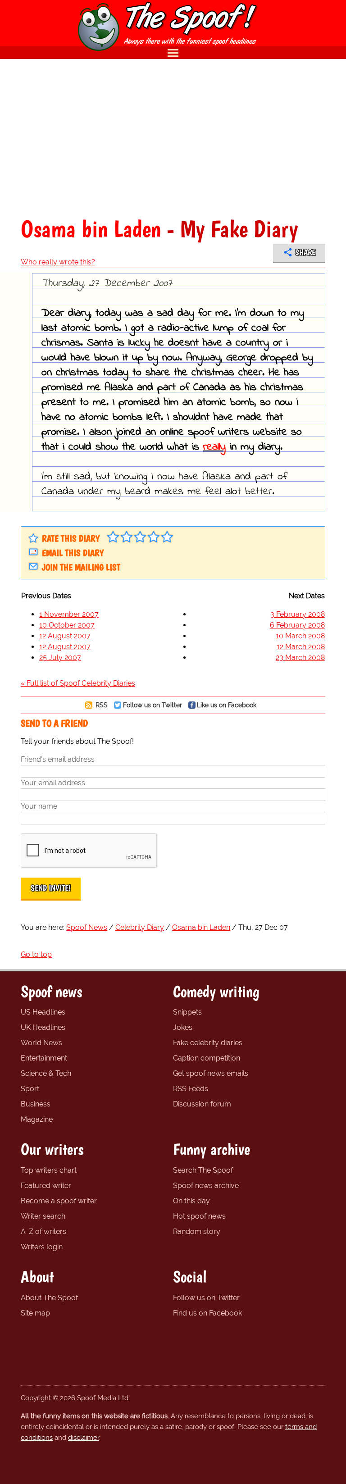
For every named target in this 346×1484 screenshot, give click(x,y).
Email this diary (73, 552)
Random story (196, 1231)
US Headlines (43, 1012)
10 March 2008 (300, 636)
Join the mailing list (81, 567)
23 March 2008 (300, 657)
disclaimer (83, 1438)
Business (35, 1104)
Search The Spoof (203, 1170)
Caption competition (206, 1058)
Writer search (43, 1216)
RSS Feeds (190, 1088)
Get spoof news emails (210, 1073)
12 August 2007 (65, 636)
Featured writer (46, 1185)
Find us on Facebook (207, 1313)
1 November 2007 (69, 614)
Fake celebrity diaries (207, 1042)
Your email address (53, 782)
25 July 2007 (60, 657)
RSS (101, 705)
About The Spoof (49, 1297)
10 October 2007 (67, 625)
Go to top (36, 954)
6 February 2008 (297, 625)
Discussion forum (202, 1104)
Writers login (42, 1247)
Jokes (182, 1027)
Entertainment (44, 1058)
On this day (191, 1201)
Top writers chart (49, 1170)
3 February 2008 (297, 614)
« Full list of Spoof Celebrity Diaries (78, 683)
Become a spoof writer (59, 1201)
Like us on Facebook (226, 705)
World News (41, 1042)
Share (305, 252)
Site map (35, 1313)
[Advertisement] (173, 138)
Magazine (37, 1119)
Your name (39, 806)
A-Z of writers (43, 1231)
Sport (30, 1088)
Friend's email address (58, 759)
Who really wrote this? (58, 262)
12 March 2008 (301, 646)
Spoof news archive (206, 1185)
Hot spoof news (199, 1216)
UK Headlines (43, 1027)
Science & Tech (46, 1073)
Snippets (187, 1012)
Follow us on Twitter (152, 705)
